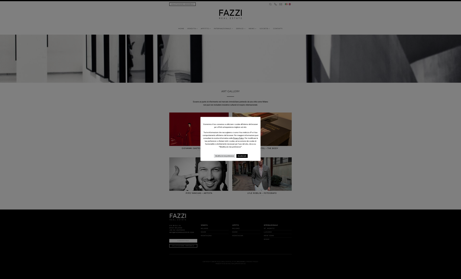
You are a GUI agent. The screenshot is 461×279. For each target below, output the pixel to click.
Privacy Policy (238, 138)
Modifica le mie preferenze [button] (224, 156)
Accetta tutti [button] (242, 156)
